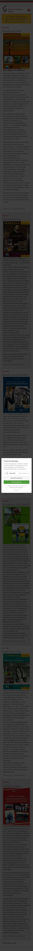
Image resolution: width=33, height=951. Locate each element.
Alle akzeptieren (17, 482)
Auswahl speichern (16, 478)
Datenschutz (16, 490)
